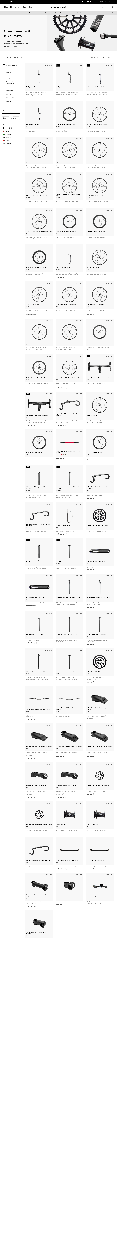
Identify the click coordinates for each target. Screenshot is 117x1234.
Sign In (107, 2)
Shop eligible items (82, 13)
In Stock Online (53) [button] (12, 65)
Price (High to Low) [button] (103, 57)
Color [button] (7, 124)
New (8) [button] (8, 72)
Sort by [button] (92, 57)
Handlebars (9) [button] (10, 91)
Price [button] (7, 110)
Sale (30, 7)
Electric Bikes (15, 7)
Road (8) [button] (8, 102)
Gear (25, 7)
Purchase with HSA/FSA (10, 2)
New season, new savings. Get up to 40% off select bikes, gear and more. (51, 13)
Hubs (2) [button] (8, 94)
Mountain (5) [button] (10, 98)
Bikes (6, 7)
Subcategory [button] (10, 78)
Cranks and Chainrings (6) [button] (10, 82)
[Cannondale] (58, 7)
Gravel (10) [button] (9, 87)
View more (6, 105)
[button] (7, 128)
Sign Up (111, 2)
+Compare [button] (48, 65)
